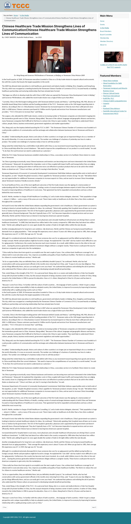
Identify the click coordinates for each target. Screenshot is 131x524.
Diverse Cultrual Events (111, 93)
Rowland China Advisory (111, 108)
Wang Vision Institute (110, 81)
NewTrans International (111, 96)
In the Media (104, 28)
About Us (103, 45)
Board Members (105, 31)
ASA (104, 106)
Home (102, 21)
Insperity (106, 103)
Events (102, 25)
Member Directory (106, 41)
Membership (104, 38)
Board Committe (106, 35)
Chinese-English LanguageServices (115, 101)
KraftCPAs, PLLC (108, 98)
